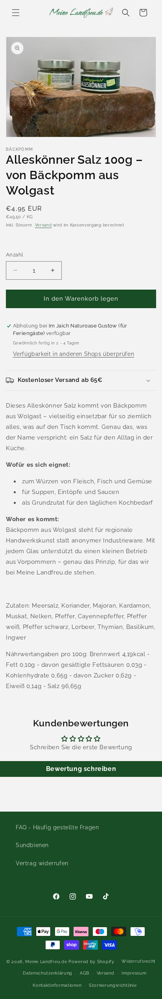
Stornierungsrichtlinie (112, 985)
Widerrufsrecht (139, 961)
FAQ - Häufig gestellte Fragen (57, 827)
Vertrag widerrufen (42, 863)
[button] (15, 12)
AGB (84, 973)
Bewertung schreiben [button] (81, 769)
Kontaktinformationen (57, 985)
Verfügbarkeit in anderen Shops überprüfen (73, 354)
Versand (43, 225)
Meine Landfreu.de (46, 961)
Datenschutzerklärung (47, 973)
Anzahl (14, 255)
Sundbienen (32, 845)
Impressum (134, 973)
